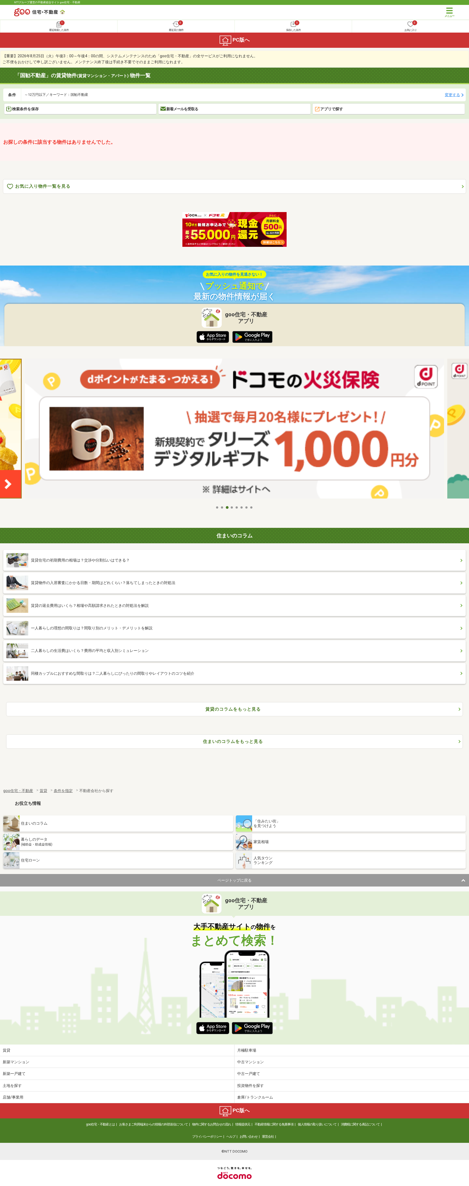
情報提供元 (242, 1124)
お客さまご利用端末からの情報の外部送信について (153, 1124)
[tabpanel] (234, 431)
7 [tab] (246, 507)
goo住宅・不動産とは (100, 1124)
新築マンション (16, 1062)
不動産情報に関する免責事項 (274, 1124)
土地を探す (12, 1085)
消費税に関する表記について (360, 1124)
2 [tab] (222, 507)
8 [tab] (251, 507)
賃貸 (6, 1050)
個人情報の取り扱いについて (317, 1124)
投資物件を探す (250, 1085)
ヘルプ (230, 1136)
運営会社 (268, 1136)
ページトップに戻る (234, 880)
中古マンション (250, 1062)
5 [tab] (237, 507)
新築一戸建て (14, 1073)
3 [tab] (227, 507)
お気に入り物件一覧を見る (43, 186)
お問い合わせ (249, 1136)
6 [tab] (241, 507)
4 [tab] (232, 507)
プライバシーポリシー (207, 1136)
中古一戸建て (248, 1073)
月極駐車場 (246, 1050)
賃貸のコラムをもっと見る (233, 709)
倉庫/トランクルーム (255, 1097)
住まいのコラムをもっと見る (233, 741)
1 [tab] (217, 507)
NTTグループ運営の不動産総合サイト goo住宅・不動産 (47, 2)
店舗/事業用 (13, 1097)
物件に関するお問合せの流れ (211, 1124)
